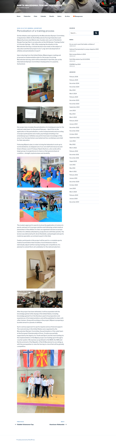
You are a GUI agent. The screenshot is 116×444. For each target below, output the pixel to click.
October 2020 (74, 185)
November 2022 (74, 131)
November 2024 (74, 87)
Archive (67, 16)
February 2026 (74, 76)
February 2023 (74, 120)
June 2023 (73, 110)
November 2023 (74, 103)
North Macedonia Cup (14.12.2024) (80, 59)
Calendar (43, 16)
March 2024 (73, 93)
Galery (59, 16)
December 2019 (74, 202)
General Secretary (35, 28)
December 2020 (74, 181)
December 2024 (74, 83)
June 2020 (73, 188)
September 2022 (74, 137)
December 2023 (74, 100)
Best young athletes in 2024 (78, 54)
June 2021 (72, 164)
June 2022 (73, 141)
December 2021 (74, 154)
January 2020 (74, 198)
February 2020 (74, 195)
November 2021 (74, 158)
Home (18, 16)
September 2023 (74, 107)
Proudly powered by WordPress (25, 439)
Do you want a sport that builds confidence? (82, 44)
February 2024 (74, 97)
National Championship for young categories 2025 (84, 49)
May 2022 (72, 144)
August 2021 (73, 161)
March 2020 (73, 192)
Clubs (35, 16)
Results (51, 16)
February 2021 (74, 175)
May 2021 (72, 168)
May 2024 (72, 90)
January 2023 (73, 124)
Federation (27, 16)
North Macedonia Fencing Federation (39, 5)
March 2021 (73, 171)
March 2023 (73, 117)
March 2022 (73, 147)
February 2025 (74, 80)
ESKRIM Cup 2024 (75, 64)
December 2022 (74, 127)
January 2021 (73, 178)
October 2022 (74, 134)
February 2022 (74, 151)
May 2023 (72, 114)
